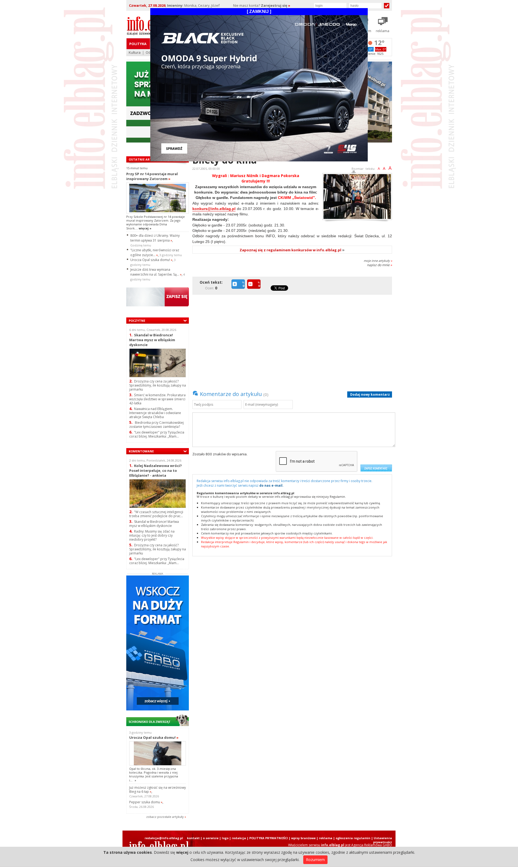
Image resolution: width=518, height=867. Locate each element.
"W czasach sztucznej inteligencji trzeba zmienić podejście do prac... (156, 514)
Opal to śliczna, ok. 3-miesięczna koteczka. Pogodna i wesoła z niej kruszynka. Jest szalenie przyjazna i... (153, 774)
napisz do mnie (379, 265)
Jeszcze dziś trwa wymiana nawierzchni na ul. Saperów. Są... (156, 272)
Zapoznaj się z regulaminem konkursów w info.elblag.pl (292, 250)
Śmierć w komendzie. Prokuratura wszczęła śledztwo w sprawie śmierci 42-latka (157, 399)
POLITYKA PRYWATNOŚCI (268, 838)
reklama (325, 838)
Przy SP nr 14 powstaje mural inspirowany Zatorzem (152, 176)
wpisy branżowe (303, 838)
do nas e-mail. (271, 485)
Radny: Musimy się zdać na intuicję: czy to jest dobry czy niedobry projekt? (152, 535)
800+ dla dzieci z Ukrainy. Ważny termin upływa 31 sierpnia (155, 238)
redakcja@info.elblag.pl (164, 838)
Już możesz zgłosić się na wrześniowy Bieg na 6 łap (157, 789)
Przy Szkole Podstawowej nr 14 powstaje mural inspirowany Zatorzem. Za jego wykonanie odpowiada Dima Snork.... (155, 222)
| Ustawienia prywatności (381, 840)
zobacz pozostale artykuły (165, 817)
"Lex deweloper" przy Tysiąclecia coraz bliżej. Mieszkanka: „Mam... (156, 434)
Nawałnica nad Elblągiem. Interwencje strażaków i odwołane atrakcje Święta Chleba (155, 413)
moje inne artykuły (378, 261)
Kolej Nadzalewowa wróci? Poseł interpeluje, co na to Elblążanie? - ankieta (155, 470)
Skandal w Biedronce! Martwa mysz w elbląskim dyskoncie (152, 339)
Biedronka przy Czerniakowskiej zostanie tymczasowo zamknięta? (156, 424)
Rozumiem (315, 859)
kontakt (193, 838)
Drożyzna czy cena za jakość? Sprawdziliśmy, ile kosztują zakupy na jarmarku (157, 385)
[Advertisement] (293, 338)
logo (225, 838)
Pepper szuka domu (145, 802)
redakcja (239, 838)
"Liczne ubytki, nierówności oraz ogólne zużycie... (154, 252)
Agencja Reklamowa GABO (371, 845)
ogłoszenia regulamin (353, 838)
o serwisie (211, 838)
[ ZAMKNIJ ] (259, 11)
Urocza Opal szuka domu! (151, 260)
